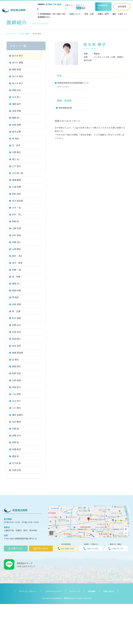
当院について (74, 14)
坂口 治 (15, 159)
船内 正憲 (16, 131)
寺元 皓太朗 (17, 200)
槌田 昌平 (16, 103)
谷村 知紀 (16, 235)
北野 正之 (16, 324)
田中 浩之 (17, 255)
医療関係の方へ (44, 17)
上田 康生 (16, 249)
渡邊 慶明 (16, 179)
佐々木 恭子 (17, 55)
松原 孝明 (16, 304)
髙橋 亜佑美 (17, 352)
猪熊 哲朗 (16, 69)
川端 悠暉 (16, 186)
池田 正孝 (16, 470)
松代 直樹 (16, 318)
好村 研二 (17, 214)
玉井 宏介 (16, 400)
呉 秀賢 (16, 276)
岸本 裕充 (16, 345)
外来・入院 (89, 14)
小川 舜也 (16, 407)
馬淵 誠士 (16, 338)
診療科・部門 (103, 14)
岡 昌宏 (15, 297)
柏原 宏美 (16, 290)
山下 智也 (16, 166)
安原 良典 (16, 124)
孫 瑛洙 (15, 138)
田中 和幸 (16, 193)
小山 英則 (16, 394)
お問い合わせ (108, 591)
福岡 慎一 (16, 117)
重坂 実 (15, 456)
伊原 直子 (16, 387)
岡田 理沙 (16, 366)
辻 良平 (16, 145)
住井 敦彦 (17, 262)
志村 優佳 (16, 421)
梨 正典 (16, 311)
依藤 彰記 (16, 449)
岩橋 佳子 (16, 435)
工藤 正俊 (16, 228)
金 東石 (15, 359)
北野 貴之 (16, 152)
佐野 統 (15, 442)
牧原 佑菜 (16, 373)
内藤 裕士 (16, 242)
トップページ (11, 34)
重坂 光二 (16, 283)
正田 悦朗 (16, 110)
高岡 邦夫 (16, 90)
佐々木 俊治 (17, 76)
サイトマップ (74, 591)
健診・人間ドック (119, 14)
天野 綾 (15, 428)
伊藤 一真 (16, 269)
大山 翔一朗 (17, 173)
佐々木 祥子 (17, 83)
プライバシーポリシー (28, 591)
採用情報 (122, 6)
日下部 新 (16, 463)
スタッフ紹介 (24, 34)
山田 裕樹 (16, 380)
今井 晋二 (16, 97)
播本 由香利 (17, 414)
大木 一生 (16, 207)
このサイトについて (53, 591)
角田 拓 (15, 221)
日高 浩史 (16, 331)
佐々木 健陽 (17, 62)
